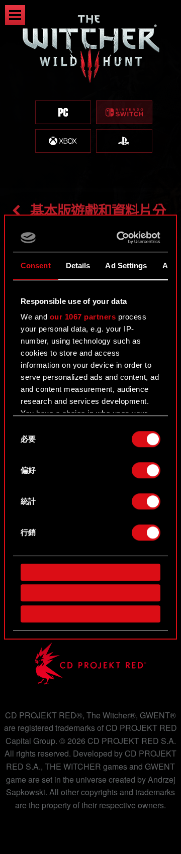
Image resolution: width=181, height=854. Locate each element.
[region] (90, 94)
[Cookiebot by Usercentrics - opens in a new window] (121, 237)
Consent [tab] (36, 265)
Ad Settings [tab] (126, 265)
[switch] (146, 470)
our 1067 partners (83, 316)
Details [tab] (78, 265)
